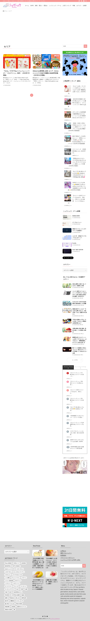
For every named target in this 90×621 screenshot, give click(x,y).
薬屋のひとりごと (21, 606)
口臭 (6, 592)
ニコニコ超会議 (9, 580)
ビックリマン (8, 586)
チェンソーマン (16, 577)
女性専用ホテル (18, 592)
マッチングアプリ (9, 589)
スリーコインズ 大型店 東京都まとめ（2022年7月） (79, 151)
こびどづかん (8, 572)
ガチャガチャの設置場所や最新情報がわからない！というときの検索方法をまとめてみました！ (79, 114)
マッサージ (23, 586)
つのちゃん (8, 574)
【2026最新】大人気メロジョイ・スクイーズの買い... (77, 416)
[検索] (86, 1)
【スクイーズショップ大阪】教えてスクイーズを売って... (77, 374)
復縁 (23, 595)
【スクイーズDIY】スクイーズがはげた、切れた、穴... (76, 391)
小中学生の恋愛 (16, 595)
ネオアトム (18, 580)
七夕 (17, 589)
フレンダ (16, 586)
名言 (10, 592)
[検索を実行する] (85, 46)
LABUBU (23, 563)
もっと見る (75, 360)
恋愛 (6, 598)
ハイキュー (8, 583)
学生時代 (7, 595)
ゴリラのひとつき (17, 574)
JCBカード (16, 563)
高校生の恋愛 (8, 609)
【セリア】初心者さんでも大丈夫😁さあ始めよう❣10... (77, 409)
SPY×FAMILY (16, 566)
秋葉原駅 (7, 606)
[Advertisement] (45, 25)
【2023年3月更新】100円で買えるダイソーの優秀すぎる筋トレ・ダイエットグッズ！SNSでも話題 (77, 102)
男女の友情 (19, 603)
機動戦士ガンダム (15, 601)
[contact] (84, 1)
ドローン (24, 577)
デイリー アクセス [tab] (68, 367)
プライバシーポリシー (67, 557)
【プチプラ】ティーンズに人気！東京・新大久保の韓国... (77, 433)
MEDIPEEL (8, 566)
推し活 (17, 598)
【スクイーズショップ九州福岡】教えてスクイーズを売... (77, 424)
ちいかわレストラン (19, 572)
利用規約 (63, 555)
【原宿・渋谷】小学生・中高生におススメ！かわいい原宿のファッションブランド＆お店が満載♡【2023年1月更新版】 (77, 126)
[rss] (81, 1)
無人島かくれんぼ (9, 603)
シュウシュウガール (55, 618)
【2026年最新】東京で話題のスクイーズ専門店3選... (77, 447)
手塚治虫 (11, 598)
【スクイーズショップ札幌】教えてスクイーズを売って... (77, 400)
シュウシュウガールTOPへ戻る (70, 560)
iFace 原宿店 (8, 563)
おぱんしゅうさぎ (9, 569)
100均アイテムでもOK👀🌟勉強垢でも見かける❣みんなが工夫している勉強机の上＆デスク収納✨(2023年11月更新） (77, 186)
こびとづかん (19, 569)
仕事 (26, 589)
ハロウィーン (16, 583)
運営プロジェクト (66, 553)
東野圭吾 (24, 598)
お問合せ (63, 551)
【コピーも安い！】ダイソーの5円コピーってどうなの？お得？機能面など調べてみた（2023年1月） (77, 89)
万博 (22, 589)
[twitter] (79, 1)
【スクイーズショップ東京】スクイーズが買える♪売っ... (76, 383)
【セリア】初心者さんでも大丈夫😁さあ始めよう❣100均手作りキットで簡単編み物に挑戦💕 (79, 174)
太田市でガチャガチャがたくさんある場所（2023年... (77, 440)
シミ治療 (7, 577)
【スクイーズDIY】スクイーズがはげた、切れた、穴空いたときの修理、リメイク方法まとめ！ (77, 199)
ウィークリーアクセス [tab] (80, 367)
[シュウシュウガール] (12, 5)
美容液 (13, 606)
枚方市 (6, 601)
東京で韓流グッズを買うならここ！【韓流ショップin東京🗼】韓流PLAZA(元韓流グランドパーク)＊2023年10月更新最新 (77, 139)
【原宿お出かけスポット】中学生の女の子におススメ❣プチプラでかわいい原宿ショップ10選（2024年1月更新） (77, 162)
